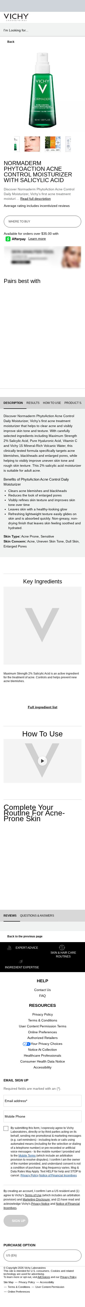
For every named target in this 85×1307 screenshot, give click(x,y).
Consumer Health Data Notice (42, 1061)
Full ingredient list (42, 707)
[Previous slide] (4, 90)
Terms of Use (33, 1195)
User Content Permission (49, 1287)
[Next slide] (80, 90)
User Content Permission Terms (42, 1026)
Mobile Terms (27, 1155)
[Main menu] (76, 17)
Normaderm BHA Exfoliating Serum (61, 346)
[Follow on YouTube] (60, 1237)
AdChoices (44, 1277)
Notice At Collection (42, 1049)
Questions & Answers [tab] (37, 915)
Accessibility (42, 1067)
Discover (21, 374)
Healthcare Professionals (42, 1055)
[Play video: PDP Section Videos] (42, 761)
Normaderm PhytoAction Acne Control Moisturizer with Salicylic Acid (53, 864)
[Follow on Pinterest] (78, 1237)
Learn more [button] (37, 238)
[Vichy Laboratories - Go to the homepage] (16, 17)
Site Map (8, 1282)
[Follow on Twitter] (42, 1237)
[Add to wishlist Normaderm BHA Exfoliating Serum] (35, 842)
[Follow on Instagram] (7, 1237)
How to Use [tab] (52, 403)
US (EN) (11, 1255)
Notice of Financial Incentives (58, 1175)
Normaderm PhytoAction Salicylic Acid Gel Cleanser (21, 346)
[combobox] (40, 30)
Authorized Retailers (42, 1038)
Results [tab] (32, 403)
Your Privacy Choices (46, 1044)
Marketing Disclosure (36, 1199)
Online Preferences (42, 1032)
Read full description (35, 199)
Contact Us (42, 990)
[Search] (54, 17)
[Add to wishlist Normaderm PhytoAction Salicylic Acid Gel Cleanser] (15, 842)
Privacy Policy (42, 1014)
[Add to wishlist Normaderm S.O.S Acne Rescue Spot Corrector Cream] (77, 842)
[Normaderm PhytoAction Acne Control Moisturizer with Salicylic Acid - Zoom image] (42, 89)
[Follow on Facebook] (25, 1237)
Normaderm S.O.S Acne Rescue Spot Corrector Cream (74, 864)
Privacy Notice (40, 1203)
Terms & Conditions (42, 1020)
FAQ (42, 996)
